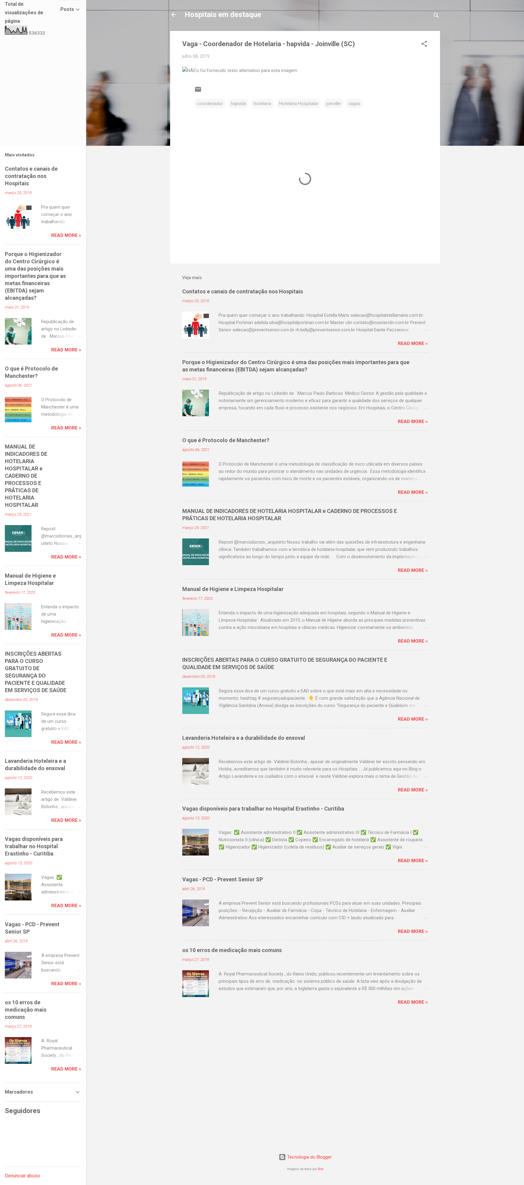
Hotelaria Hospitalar (298, 103)
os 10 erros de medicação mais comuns (232, 950)
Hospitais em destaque (223, 14)
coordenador (210, 103)
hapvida (238, 103)
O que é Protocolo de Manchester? (225, 440)
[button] (424, 45)
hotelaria (262, 103)
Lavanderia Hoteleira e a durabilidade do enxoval (243, 738)
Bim (321, 1169)
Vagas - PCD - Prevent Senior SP (222, 879)
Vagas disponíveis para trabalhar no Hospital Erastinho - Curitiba (263, 808)
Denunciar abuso (22, 1176)
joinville (333, 103)
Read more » (413, 343)
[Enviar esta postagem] (198, 91)
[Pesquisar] (436, 16)
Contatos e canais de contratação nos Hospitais (242, 291)
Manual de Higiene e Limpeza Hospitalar (233, 589)
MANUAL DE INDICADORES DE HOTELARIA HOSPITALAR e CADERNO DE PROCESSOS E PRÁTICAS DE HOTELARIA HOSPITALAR (26, 475)
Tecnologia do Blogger (309, 1157)
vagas (354, 103)
